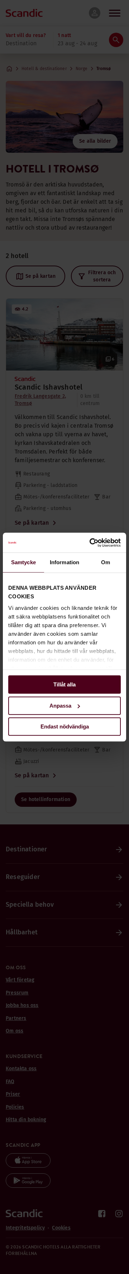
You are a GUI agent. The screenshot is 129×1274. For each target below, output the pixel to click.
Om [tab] (105, 562)
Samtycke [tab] (23, 562)
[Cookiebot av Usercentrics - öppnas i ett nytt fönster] (91, 542)
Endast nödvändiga (64, 726)
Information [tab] (64, 562)
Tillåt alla (64, 684)
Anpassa (60, 706)
